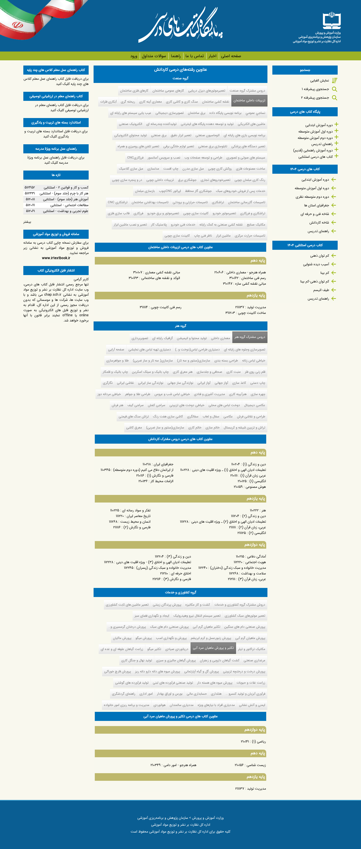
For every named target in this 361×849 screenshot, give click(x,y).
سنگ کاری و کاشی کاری (182, 101)
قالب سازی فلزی (118, 213)
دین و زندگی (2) (254, 516)
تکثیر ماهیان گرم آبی (206, 626)
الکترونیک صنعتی (130, 124)
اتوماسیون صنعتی (207, 135)
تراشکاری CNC (117, 202)
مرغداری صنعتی (254, 660)
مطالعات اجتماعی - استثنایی (69, 205)
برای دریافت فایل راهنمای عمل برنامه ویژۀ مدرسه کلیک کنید (56, 160)
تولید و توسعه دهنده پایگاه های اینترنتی (207, 124)
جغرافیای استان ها (316, 205)
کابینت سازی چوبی (195, 213)
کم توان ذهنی (319, 255)
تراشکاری (218, 202)
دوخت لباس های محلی (224, 405)
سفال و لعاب (211, 416)
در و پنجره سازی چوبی (127, 180)
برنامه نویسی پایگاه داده (225, 113)
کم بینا (324, 273)
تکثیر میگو (154, 649)
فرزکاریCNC (135, 157)
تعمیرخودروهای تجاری (215, 180)
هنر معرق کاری (183, 371)
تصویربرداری (140, 338)
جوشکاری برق (187, 180)
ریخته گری (128, 101)
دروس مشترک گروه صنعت (247, 90)
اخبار (212, 56)
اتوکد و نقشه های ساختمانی (160, 278)
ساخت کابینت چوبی (252, 313)
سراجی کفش (156, 405)
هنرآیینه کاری (238, 394)
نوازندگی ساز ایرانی (150, 382)
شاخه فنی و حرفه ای (315, 214)
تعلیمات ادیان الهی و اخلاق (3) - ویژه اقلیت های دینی (153, 562)
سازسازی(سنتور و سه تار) (193, 360)
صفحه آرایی (116, 349)
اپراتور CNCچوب (170, 191)
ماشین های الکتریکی (251, 124)
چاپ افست (170, 168)
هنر (264, 510)
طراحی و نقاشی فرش (251, 416)
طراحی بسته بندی (226, 360)
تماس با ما (194, 56)
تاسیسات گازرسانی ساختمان (246, 202)
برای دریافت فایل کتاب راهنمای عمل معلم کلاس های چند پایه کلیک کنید (56, 81)
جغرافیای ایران (163, 464)
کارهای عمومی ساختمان (168, 90)
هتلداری (216, 693)
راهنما (175, 56)
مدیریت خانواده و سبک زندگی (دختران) (238, 567)
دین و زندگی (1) (254, 464)
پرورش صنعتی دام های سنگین (244, 626)
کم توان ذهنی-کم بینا (314, 281)
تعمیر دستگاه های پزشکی (248, 146)
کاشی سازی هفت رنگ (168, 416)
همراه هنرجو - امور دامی (180, 765)
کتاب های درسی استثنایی (315, 156)
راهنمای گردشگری (123, 693)
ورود (133, 56)
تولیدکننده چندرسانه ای (161, 124)
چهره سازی (258, 394)
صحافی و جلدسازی (209, 371)
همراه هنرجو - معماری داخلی (246, 272)
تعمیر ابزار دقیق (181, 135)
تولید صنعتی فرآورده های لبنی (173, 682)
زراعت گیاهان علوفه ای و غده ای (122, 649)
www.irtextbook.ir (56, 258)
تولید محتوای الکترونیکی (130, 135)
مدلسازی (153, 168)
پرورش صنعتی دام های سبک (169, 626)
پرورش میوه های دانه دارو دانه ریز (157, 671)
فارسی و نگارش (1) (160, 475)
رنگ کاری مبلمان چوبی (250, 180)
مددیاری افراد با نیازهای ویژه (216, 705)
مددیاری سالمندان (182, 705)
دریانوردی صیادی (176, 649)
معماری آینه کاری (150, 101)
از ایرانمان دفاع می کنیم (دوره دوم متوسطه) (143, 470)
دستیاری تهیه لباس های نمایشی (149, 349)
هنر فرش (117, 405)
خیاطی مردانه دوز (109, 394)
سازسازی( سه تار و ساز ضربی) (153, 360)
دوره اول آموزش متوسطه (315, 131)
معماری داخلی (220, 338)
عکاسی (228, 416)
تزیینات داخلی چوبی (160, 180)
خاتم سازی (213, 427)
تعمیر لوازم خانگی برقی (178, 146)
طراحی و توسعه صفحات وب (203, 157)
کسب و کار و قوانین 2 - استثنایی (66, 187)
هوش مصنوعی (256, 487)
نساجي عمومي (255, 113)
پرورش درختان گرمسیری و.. (127, 626)
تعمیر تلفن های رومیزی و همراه (138, 146)
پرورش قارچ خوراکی (117, 671)
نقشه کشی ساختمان (215, 101)
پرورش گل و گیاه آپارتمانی (201, 671)
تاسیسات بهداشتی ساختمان (150, 202)
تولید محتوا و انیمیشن (192, 338)
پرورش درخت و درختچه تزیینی (244, 671)
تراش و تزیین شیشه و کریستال (244, 427)
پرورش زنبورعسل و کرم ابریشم (211, 638)
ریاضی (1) (259, 741)
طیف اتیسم (321, 290)
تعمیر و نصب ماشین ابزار (130, 224)
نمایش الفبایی (319, 80)
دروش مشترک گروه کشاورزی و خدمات (239, 604)
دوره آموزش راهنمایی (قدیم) (313, 150)
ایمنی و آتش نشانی (252, 705)
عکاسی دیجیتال (254, 405)
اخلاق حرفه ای (181, 573)
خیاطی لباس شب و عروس (172, 394)
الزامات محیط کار (162, 481)
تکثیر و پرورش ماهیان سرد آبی (212, 647)
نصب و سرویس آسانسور (164, 157)
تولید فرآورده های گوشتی (132, 682)
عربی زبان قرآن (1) (253, 475)
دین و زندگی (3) (179, 556)
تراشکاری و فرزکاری (252, 213)
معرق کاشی (134, 427)
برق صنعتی (159, 135)
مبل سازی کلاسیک (131, 168)
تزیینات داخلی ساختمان (249, 100)
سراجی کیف (135, 405)
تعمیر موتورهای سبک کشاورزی (245, 615)
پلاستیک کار (159, 224)
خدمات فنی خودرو (183, 224)
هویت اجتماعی (255, 562)
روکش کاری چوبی (220, 168)
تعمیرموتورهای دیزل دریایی (206, 90)
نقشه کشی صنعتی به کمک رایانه (221, 224)
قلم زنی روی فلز (255, 371)
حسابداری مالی (197, 693)
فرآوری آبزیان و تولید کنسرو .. (245, 693)
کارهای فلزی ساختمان (134, 90)
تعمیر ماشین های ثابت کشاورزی (127, 604)
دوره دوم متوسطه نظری (312, 196)
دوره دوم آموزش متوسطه (315, 138)
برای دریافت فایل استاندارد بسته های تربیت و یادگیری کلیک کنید (56, 134)
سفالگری (192, 416)
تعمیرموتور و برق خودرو (163, 213)
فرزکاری (138, 213)
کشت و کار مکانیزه (197, 604)
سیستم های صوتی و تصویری (245, 157)
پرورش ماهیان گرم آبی (250, 638)
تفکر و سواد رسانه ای (136, 510)
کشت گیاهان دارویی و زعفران (219, 660)
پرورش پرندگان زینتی (167, 604)
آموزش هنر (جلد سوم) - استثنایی (65, 199)
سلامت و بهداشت (253, 573)
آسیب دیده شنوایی (316, 264)
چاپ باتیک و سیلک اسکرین (150, 371)
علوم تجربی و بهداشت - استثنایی (65, 211)
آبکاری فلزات (108, 101)
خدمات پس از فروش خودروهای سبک (240, 191)
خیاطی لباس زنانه (253, 360)
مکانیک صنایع (256, 224)
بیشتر (27, 222)
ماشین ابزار (223, 235)
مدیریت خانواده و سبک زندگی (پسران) (163, 567)
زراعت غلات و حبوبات (250, 682)
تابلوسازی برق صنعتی (212, 146)
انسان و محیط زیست (135, 521)
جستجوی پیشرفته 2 (315, 97)
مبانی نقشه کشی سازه (250, 283)
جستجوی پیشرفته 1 (315, 89)
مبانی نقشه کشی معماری (162, 272)
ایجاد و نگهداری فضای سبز (152, 615)
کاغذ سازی (239, 382)
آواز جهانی (221, 382)
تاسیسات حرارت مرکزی (250, 235)
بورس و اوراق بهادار (169, 693)
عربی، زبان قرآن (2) (252, 527)
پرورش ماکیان (122, 638)
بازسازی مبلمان (145, 191)
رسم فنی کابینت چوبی (166, 307)
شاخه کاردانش (319, 222)
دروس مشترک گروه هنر (250, 337)
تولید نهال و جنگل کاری (136, 660)
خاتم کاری (194, 427)
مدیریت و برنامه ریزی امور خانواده (126, 705)
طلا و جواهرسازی (117, 360)
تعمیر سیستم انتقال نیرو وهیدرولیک (197, 615)
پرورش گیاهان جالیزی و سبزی (176, 660)
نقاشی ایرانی (125, 382)
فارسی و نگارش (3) (177, 579)
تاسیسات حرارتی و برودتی (190, 202)
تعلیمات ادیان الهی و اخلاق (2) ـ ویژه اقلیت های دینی (228, 521)
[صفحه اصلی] (317, 26)
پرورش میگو (144, 638)
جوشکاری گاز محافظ (198, 191)
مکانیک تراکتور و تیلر (251, 649)
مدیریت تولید (256, 307)
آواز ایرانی (203, 382)
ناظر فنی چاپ (203, 235)
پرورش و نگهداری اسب (171, 638)
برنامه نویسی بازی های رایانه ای (244, 135)
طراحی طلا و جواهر (137, 394)
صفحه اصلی (231, 56)
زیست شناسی (256, 765)
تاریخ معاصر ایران (139, 516)
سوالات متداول (154, 56)
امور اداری (146, 693)
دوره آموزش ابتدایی (319, 125)
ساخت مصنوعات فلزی (250, 168)
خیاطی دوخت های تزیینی (186, 405)
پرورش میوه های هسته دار (214, 682)
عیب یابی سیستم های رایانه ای (130, 113)
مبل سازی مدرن (193, 168)
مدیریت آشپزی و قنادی (209, 394)
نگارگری (108, 382)
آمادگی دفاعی (256, 556)
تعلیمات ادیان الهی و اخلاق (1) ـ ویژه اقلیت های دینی (229, 470)
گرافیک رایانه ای (162, 338)
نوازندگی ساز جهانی (180, 382)
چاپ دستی (257, 382)
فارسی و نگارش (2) (137, 527)
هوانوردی (159, 705)
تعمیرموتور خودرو (224, 213)
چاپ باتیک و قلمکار (115, 371)
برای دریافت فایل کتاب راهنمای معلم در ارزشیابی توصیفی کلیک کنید (62, 107)
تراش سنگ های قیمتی (134, 416)
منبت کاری (233, 371)
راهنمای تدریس (322, 144)
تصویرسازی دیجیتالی (169, 113)
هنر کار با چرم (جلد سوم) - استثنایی (64, 193)
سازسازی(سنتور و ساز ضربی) (165, 427)
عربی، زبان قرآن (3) (252, 579)
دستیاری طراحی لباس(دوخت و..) (197, 349)
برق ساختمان (196, 113)
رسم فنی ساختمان (253, 278)
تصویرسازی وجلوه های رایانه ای (244, 349)
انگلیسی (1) (258, 481)
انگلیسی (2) (257, 533)
